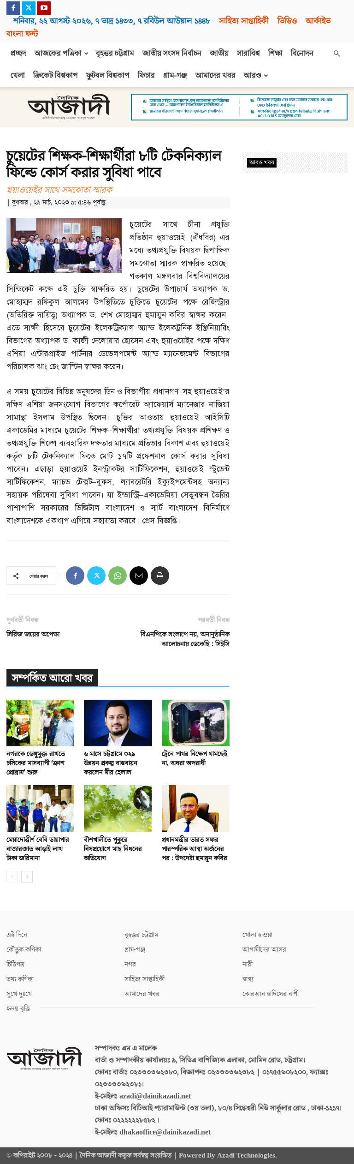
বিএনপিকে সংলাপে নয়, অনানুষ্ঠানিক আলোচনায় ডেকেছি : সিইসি (185, 639)
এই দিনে (16, 935)
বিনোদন (302, 53)
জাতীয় (219, 53)
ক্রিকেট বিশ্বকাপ (55, 75)
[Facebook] (13, 8)
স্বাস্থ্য (248, 979)
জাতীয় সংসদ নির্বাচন (171, 53)
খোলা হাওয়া (257, 935)
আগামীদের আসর (264, 949)
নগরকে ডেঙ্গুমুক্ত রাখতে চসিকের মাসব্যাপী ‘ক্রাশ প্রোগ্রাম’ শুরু (35, 763)
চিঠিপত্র (15, 964)
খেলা (18, 75)
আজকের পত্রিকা (58, 53)
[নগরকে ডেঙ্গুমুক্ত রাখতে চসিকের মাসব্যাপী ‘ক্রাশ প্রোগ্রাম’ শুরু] (40, 723)
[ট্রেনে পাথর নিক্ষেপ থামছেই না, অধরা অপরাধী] (196, 723)
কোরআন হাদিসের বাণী (270, 994)
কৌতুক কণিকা (23, 949)
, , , (111, 21)
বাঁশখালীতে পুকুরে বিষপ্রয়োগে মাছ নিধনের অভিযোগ (113, 849)
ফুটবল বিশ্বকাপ (108, 75)
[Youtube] (44, 8)
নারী (247, 964)
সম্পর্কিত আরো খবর (52, 678)
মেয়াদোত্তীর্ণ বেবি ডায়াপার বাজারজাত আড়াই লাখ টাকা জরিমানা (37, 849)
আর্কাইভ (318, 21)
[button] (336, 53)
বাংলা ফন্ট (22, 34)
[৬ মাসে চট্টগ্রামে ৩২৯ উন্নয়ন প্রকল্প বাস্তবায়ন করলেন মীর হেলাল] (118, 723)
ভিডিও (287, 21)
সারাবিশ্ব (248, 53)
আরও (252, 75)
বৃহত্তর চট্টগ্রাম (115, 53)
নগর (130, 964)
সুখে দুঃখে (19, 994)
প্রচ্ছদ (18, 53)
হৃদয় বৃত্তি (18, 1009)
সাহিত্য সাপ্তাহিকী (244, 21)
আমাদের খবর (215, 75)
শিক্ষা (275, 53)
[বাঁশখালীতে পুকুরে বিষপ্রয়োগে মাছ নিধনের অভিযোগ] (118, 808)
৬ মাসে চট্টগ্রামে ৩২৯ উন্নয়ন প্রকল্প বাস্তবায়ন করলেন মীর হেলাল (110, 763)
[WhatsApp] (117, 575)
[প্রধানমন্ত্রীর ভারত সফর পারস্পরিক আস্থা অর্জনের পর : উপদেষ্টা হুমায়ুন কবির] (196, 808)
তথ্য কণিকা (20, 979)
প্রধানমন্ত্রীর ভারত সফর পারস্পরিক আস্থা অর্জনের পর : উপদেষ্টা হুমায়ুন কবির (194, 849)
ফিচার (146, 75)
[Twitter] (28, 8)
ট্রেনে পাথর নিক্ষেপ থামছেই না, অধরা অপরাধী (194, 758)
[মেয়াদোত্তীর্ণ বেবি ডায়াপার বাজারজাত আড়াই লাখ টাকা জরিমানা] (40, 808)
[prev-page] (12, 876)
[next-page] (27, 876)
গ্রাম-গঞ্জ (175, 75)
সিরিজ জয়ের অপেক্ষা (32, 634)
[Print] (160, 575)
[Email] (139, 575)
